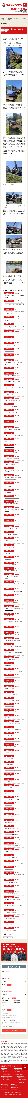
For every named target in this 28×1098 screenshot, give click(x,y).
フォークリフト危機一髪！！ (11, 834)
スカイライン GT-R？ (9, 787)
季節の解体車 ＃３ (9, 665)
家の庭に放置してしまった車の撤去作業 (14, 435)
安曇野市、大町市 (6, 1046)
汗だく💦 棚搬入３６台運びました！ (13, 503)
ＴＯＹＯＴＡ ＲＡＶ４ (10, 333)
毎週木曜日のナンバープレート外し (13, 711)
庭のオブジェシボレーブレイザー (12, 400)
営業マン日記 (19, 18)
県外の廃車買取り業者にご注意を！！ (13, 458)
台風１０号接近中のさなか (11, 887)
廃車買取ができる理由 (19, 1074)
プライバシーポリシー (6, 1085)
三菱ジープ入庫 (8, 752)
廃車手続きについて (20, 1076)
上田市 (9, 1043)
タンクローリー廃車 (9, 706)
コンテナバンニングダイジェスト (12, 799)
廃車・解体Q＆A (5, 1084)
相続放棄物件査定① (9, 447)
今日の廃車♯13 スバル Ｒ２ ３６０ (13, 893)
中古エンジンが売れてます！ (11, 758)
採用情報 (15, 1085)
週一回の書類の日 (9, 764)
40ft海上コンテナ (8, 805)
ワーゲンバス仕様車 (9, 351)
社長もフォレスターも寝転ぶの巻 (12, 677)
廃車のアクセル (5, 18)
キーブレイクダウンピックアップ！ (13, 770)
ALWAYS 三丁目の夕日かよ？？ (12, 882)
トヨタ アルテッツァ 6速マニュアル (13, 845)
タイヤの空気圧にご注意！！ (11, 912)
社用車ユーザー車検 (9, 775)
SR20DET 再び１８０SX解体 (11, 694)
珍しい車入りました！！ (10, 423)
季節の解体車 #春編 (9, 688)
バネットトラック (9, 793)
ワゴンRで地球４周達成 (10, 659)
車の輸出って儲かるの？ (10, 464)
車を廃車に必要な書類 (22, 1079)
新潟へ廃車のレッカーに (10, 918)
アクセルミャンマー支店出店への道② (13, 729)
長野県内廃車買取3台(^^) (10, 822)
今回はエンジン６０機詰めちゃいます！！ (14, 746)
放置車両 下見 (8, 735)
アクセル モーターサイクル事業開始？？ (14, 671)
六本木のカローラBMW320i (11, 452)
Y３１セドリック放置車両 (10, 564)
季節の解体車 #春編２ (10, 682)
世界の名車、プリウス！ (10, 345)
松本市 (5, 1043)
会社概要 (13, 1084)
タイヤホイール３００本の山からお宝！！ (14, 646)
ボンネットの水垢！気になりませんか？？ (14, 629)
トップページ (4, 1068)
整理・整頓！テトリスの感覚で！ (12, 741)
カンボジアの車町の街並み (11, 930)
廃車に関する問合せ (15, 1087)
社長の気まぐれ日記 (6, 1074)
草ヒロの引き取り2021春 (10, 369)
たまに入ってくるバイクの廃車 (12, 700)
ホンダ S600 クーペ (10, 615)
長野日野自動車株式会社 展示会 (12, 640)
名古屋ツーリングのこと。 (11, 547)
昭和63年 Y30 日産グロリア (12, 634)
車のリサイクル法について (8, 1079)
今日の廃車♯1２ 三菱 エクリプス (13, 899)
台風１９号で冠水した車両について (13, 429)
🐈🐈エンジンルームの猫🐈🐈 (12, 602)
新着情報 (12, 18)
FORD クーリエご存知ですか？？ (12, 381)
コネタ (4, 1072)
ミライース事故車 (9, 816)
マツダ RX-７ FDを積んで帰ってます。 (14, 591)
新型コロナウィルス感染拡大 (11, 406)
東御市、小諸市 (15, 1044)
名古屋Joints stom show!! (10, 596)
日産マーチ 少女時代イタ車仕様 (12, 839)
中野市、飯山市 (9, 1044)
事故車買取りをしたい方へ (19, 1072)
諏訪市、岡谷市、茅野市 (15, 1043)
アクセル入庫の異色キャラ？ (11, 356)
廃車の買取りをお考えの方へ (19, 1068)
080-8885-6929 (24, 12)
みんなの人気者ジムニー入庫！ (12, 828)
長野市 (2, 1043)
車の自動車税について (22, 1082)
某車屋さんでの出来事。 (10, 516)
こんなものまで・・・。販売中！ (12, 553)
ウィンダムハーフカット (10, 810)
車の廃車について (6, 1071)
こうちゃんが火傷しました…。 (12, 528)
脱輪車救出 (7, 717)
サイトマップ (4, 1087)
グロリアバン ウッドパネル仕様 (12, 723)
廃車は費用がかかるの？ (19, 1071)
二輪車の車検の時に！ (10, 418)
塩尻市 (12, 1046)
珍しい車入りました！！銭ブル (12, 412)
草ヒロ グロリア (8, 781)
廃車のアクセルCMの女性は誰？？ (12, 375)
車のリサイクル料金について (7, 1076)
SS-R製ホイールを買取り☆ (11, 570)
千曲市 (16, 1046)
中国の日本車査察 (9, 851)
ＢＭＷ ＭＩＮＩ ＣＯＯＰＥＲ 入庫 (14, 863)
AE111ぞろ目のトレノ (10, 441)
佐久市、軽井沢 (21, 1044)
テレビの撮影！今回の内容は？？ (12, 534)
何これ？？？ (8, 559)
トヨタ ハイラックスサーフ (11, 857)
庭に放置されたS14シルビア (11, 394)
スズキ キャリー (9, 339)
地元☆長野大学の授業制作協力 (12, 498)
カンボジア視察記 (9, 924)
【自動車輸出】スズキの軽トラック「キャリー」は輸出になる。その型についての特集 (14, 304)
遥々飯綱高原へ (8, 492)
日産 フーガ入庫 (9, 869)
